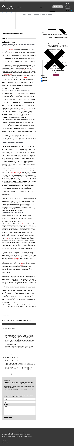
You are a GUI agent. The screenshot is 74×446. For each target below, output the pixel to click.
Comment (6, 404)
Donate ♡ (56, 75)
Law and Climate (21, 35)
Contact (9, 439)
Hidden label (44, 77)
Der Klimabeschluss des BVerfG (19, 33)
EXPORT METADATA (7, 315)
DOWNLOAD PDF (6, 312)
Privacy (13, 439)
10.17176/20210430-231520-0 (28, 321)
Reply (8, 353)
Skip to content (3, 0)
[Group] (14, 5)
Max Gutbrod (7, 357)
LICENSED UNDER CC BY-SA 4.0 (19, 312)
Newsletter (4, 439)
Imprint (18, 439)
